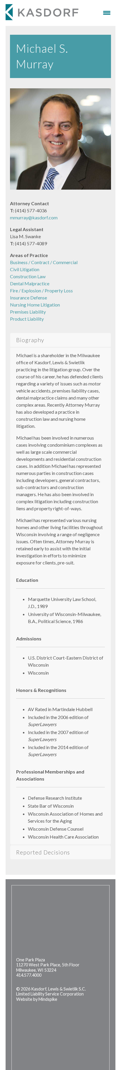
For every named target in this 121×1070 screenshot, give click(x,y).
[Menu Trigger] (107, 12)
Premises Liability (28, 311)
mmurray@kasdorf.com (34, 217)
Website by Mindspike (36, 999)
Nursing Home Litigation (35, 304)
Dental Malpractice (29, 283)
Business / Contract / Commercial (44, 262)
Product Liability (27, 319)
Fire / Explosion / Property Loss (41, 290)
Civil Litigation (24, 269)
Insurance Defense (28, 297)
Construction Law (28, 276)
